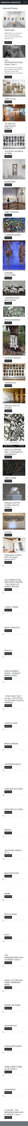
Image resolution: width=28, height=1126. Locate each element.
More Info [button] (8, 42)
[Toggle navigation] (25, 2)
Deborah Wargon (10, 2)
